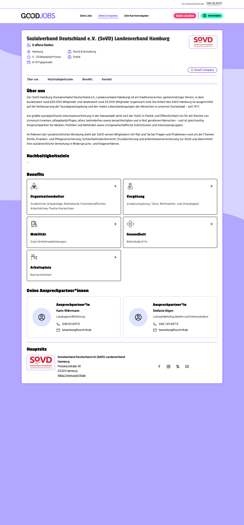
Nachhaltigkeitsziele (60, 79)
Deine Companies (108, 16)
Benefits (87, 79)
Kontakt (107, 79)
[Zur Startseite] (38, 15)
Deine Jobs (86, 16)
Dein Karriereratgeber (136, 16)
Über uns (32, 79)
